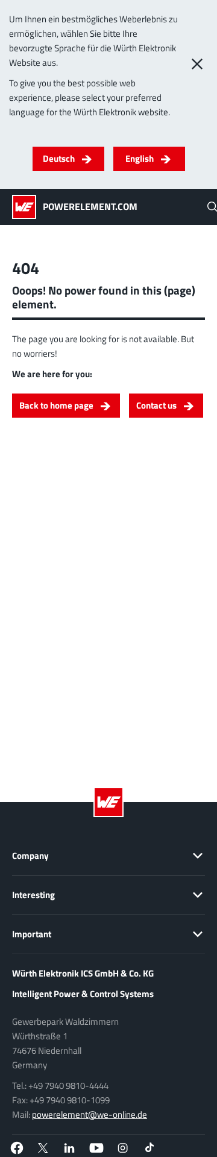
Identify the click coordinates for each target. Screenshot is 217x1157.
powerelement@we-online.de (89, 1114)
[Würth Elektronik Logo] (27, 207)
